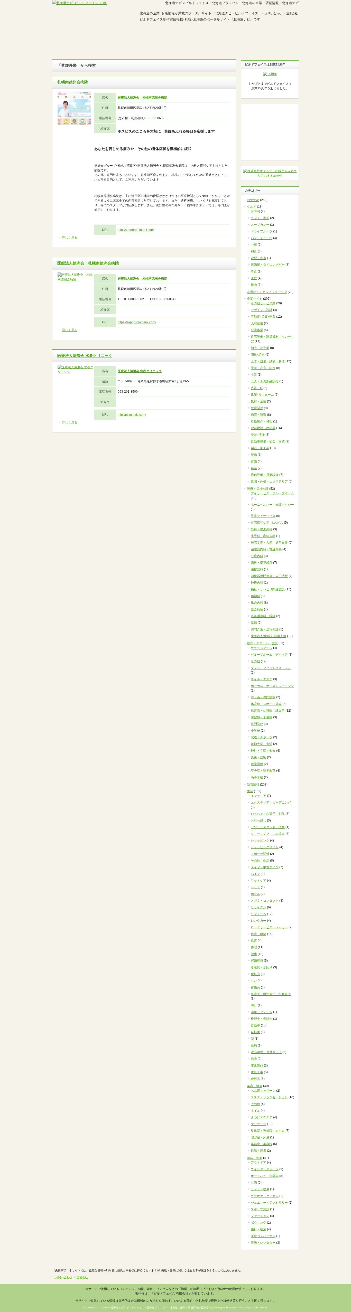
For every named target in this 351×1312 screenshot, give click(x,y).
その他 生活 (260, 860)
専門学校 (257, 724)
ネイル (255, 1110)
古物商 (255, 987)
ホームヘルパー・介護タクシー (272, 504)
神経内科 (257, 582)
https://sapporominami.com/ (137, 322)
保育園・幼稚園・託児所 (268, 710)
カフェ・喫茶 (260, 218)
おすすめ (253, 200)
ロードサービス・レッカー (269, 927)
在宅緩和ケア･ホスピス (267, 522)
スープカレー (260, 224)
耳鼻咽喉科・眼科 (263, 616)
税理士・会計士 (261, 1019)
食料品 (255, 1079)
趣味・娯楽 (237, 36)
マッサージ (258, 1124)
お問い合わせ (273, 13)
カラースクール (261, 648)
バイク (255, 874)
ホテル (255, 894)
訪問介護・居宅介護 (265, 629)
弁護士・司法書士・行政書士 (271, 994)
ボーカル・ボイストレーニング (272, 686)
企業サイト (254, 298)
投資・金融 (258, 401)
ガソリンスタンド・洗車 (268, 827)
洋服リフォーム (261, 1012)
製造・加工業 (260, 448)
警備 (254, 455)
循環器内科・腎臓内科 (266, 549)
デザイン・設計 (261, 310)
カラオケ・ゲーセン (265, 1196)
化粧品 (255, 974)
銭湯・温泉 (258, 1151)
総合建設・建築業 (263, 428)
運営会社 (292, 13)
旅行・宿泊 (258, 1229)
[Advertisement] (270, 132)
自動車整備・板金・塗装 (268, 441)
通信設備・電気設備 (265, 475)
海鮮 (254, 278)
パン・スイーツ (261, 238)
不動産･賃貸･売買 (263, 316)
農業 (254, 468)
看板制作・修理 (261, 421)
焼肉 (254, 285)
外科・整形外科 (261, 529)
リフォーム (258, 914)
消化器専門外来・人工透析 (269, 576)
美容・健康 (113, 36)
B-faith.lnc (262, 1307)
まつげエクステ (261, 1117)
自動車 (255, 1025)
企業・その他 (278, 36)
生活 (250, 791)
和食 (254, 251)
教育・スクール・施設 (262, 643)
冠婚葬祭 (257, 960)
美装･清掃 (258, 435)
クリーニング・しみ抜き (268, 834)
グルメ (72, 36)
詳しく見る (69, 237)
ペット (255, 887)
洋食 (254, 271)
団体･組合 (258, 354)
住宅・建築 (258, 934)
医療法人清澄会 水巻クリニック (84, 355)
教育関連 (257, 408)
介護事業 (257, 330)
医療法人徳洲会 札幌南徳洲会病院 (88, 263)
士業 (254, 374)
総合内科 (257, 603)
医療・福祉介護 (258, 488)
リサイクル (258, 907)
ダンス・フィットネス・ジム (271, 668)
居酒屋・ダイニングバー (268, 265)
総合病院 (257, 609)
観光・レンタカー (263, 1242)
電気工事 (257, 1072)
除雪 (254, 1059)
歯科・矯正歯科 (261, 562)
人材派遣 (257, 323)
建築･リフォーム (262, 395)
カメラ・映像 (260, 1189)
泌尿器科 (257, 569)
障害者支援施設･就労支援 (268, 636)
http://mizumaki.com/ (132, 415)
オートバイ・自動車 (265, 1176)
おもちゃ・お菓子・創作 (268, 814)
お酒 (254, 1182)
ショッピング (260, 840)
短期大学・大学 (261, 744)
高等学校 (257, 777)
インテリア (258, 796)
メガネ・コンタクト (265, 900)
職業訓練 (257, 764)
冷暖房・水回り (261, 967)
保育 (254, 940)
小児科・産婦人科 (263, 536)
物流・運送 (258, 415)
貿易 (254, 461)
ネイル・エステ (261, 679)
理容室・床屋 (260, 1137)
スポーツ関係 (260, 854)
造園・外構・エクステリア (269, 481)
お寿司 (255, 211)
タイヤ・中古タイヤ (265, 867)
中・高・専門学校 (263, 697)
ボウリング (258, 1222)
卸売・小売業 (260, 348)
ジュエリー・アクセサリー (269, 1202)
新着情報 (253, 784)
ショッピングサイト (265, 847)
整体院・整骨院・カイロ (268, 1130)
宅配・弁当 (258, 258)
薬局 (254, 623)
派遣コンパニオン (263, 1236)
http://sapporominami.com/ (136, 230)
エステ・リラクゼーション (269, 1097)
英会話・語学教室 (263, 770)
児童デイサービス (263, 516)
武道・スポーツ (261, 737)
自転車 (255, 1032)
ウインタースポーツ (265, 1169)
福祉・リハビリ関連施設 (268, 589)
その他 (255, 661)
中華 (254, 245)
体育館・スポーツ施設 (266, 704)
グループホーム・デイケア (269, 654)
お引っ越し (258, 820)
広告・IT (257, 388)
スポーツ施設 (260, 1209)
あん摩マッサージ (263, 1090)
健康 (254, 954)
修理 (254, 947)
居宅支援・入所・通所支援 (269, 542)
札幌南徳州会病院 (72, 82)
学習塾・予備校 (261, 717)
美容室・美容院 (261, 1144)
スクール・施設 (196, 36)
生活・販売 (155, 36)
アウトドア (258, 1162)
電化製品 (257, 1065)
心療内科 (257, 556)
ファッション (260, 1216)
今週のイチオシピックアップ (267, 292)
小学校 (255, 730)
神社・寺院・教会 (263, 750)
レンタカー (258, 920)
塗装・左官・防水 (263, 368)
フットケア (258, 880)
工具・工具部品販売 (265, 381)
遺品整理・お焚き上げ (266, 1052)
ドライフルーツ (261, 231)
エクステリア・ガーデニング (271, 802)
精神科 (255, 596)
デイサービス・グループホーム (272, 493)
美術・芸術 (258, 757)
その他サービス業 (263, 303)
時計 (254, 1005)
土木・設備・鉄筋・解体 (268, 361)
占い (254, 981)
